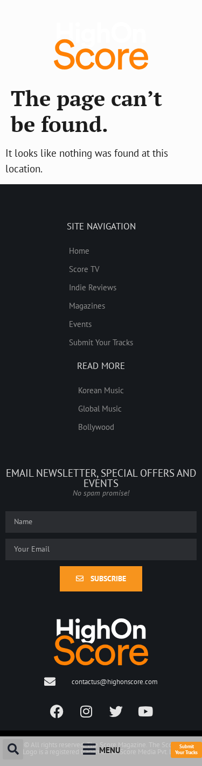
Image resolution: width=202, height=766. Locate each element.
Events (80, 323)
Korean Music (101, 390)
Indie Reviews (92, 287)
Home (79, 250)
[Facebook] (56, 711)
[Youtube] (145, 711)
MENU (109, 749)
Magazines (87, 305)
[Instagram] (86, 711)
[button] (13, 749)
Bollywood (96, 426)
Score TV (84, 268)
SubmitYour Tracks (186, 749)
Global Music (100, 408)
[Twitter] (115, 711)
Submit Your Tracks (101, 342)
